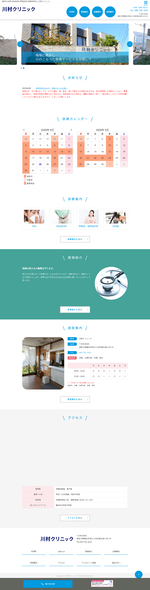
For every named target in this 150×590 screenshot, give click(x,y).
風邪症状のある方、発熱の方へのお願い (52, 88)
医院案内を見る (75, 399)
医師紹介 (84, 12)
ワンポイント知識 (89, 563)
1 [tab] (21, 68)
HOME (72, 12)
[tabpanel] (75, 44)
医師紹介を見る (75, 309)
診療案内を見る (75, 239)
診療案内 (97, 12)
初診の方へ (116, 563)
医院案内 (110, 12)
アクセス (61, 563)
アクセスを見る (75, 518)
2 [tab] (23, 68)
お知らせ (61, 551)
